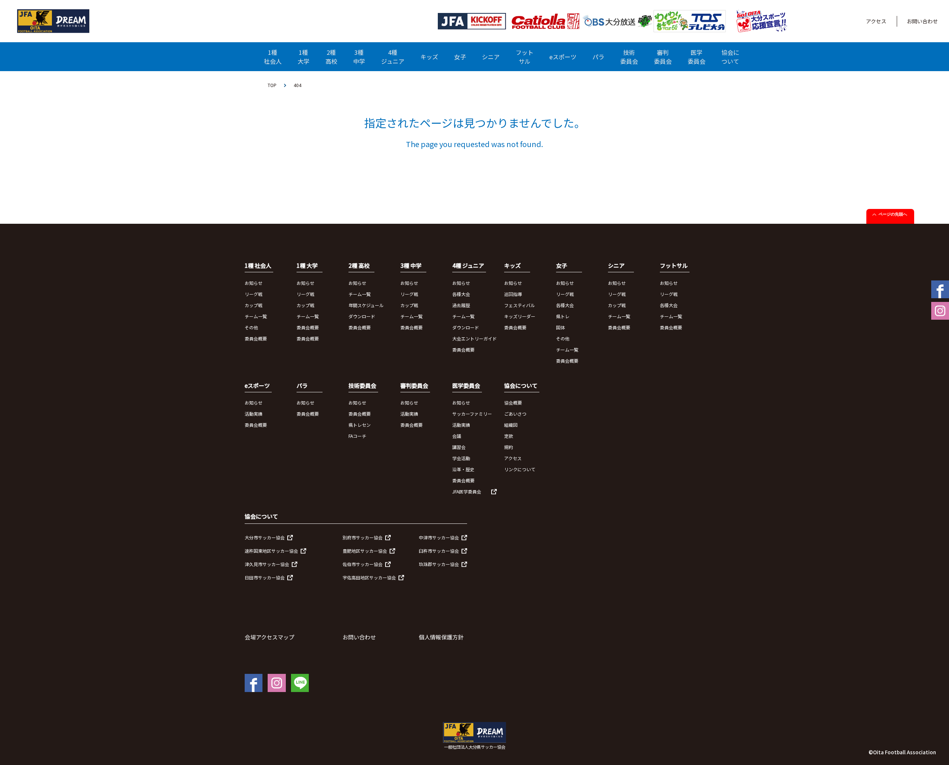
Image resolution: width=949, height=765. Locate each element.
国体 (560, 327)
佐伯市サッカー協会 (363, 564)
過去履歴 (461, 305)
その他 (251, 327)
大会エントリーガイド (474, 338)
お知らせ (253, 283)
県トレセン (359, 425)
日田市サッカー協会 (265, 577)
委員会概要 (256, 338)
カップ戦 (253, 305)
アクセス (876, 21)
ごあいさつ (515, 413)
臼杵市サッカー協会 (439, 551)
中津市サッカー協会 (439, 537)
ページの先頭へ (893, 214)
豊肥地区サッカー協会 (365, 551)
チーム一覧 (256, 316)
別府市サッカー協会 (363, 537)
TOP (272, 85)
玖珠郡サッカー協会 (439, 564)
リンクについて (519, 469)
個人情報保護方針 (441, 637)
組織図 (511, 425)
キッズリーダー (519, 316)
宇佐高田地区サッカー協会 (369, 577)
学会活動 (461, 458)
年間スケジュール (366, 305)
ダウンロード (361, 316)
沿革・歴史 (463, 469)
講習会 (459, 447)
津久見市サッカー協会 (267, 564)
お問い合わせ (922, 21)
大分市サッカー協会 (265, 537)
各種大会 (461, 294)
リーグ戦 (253, 294)
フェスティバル (519, 305)
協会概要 (513, 402)
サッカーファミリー (472, 413)
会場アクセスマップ (269, 637)
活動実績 (253, 413)
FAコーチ (357, 436)
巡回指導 (513, 294)
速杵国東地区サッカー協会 (271, 551)
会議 (456, 436)
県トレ (562, 316)
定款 (508, 436)
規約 (508, 447)
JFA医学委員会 (466, 491)
